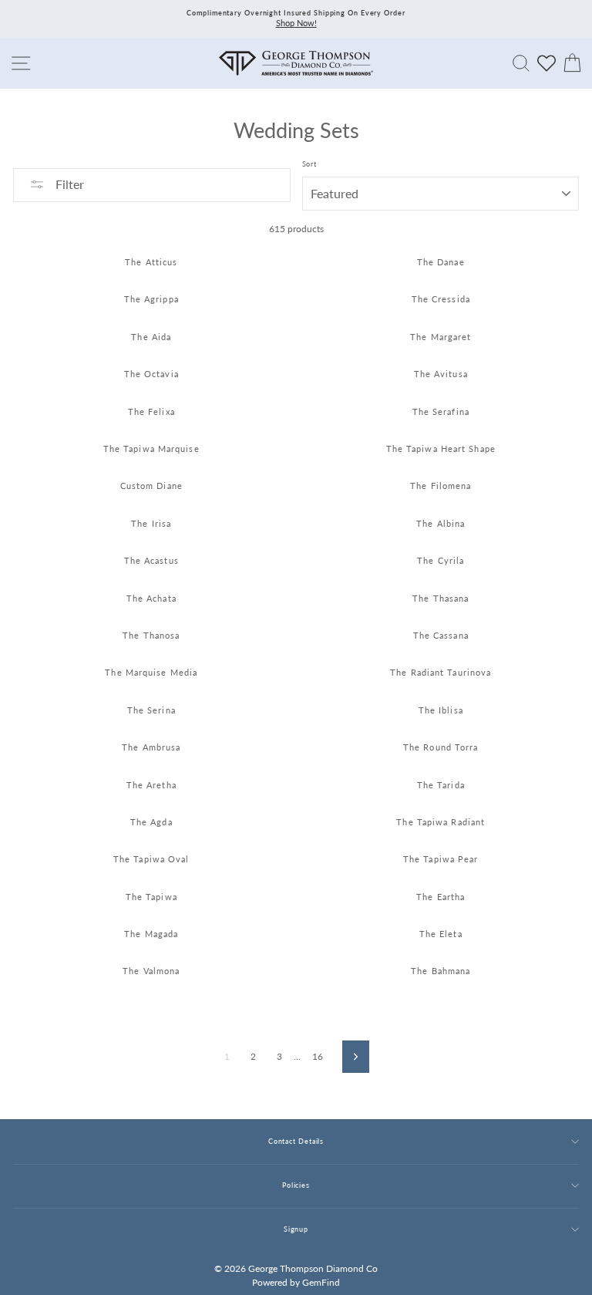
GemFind (321, 1282)
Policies (296, 1185)
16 (317, 1056)
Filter (68, 184)
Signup (296, 1229)
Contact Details (296, 1141)
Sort (310, 164)
